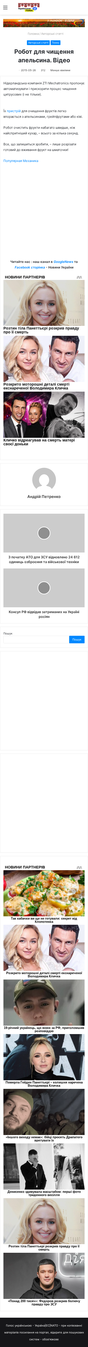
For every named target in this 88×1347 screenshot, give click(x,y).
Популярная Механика (20, 161)
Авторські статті (52, 33)
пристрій (14, 111)
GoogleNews (63, 262)
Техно (55, 42)
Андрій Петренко (44, 496)
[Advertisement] (44, 214)
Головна (33, 33)
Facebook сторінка (30, 267)
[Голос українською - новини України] (29, 7)
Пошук (7, 633)
